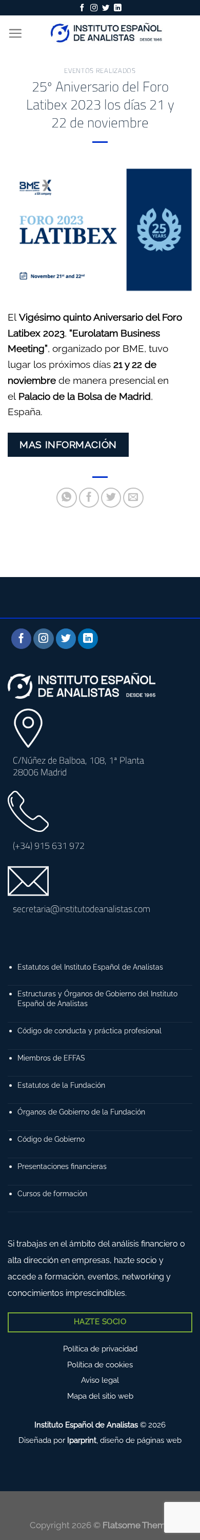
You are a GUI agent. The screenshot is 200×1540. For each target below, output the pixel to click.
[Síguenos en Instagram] (93, 8)
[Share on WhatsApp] (66, 498)
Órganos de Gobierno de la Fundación (81, 1111)
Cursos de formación (52, 1193)
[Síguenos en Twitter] (105, 8)
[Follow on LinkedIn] (117, 8)
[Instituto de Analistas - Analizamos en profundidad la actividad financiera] (107, 33)
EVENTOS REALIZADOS (99, 70)
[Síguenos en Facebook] (82, 8)
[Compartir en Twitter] (111, 498)
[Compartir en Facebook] (89, 498)
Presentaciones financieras (62, 1166)
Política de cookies (100, 1364)
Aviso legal (100, 1380)
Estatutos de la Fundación (61, 1085)
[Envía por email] (133, 498)
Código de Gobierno (51, 1139)
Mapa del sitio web (100, 1396)
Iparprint (81, 1440)
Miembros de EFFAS (51, 1057)
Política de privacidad (100, 1348)
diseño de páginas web (141, 1440)
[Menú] (15, 33)
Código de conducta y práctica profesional (89, 1030)
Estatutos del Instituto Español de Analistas (90, 966)
